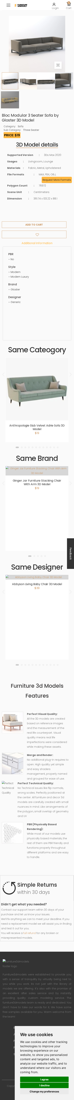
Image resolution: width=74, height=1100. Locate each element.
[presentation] (4, 374)
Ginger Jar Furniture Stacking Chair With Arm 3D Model (37, 482)
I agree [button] (44, 1079)
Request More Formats (57, 180)
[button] (69, 5)
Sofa (20, 126)
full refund (29, 933)
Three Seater (31, 130)
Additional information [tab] (37, 243)
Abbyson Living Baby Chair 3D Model (37, 584)
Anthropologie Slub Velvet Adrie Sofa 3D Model (37, 427)
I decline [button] (44, 1085)
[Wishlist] (34, 234)
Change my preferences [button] (44, 1091)
